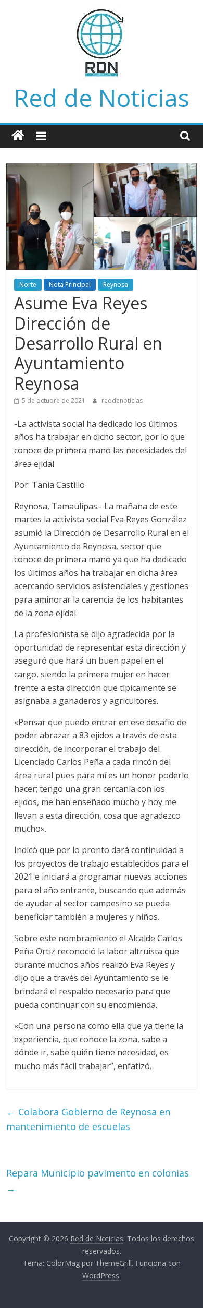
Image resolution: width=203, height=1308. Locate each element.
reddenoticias (122, 400)
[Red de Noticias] (18, 136)
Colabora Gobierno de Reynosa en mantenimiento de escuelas (88, 1119)
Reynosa (115, 284)
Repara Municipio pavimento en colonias (97, 1180)
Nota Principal (70, 284)
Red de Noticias (101, 97)
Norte (27, 284)
